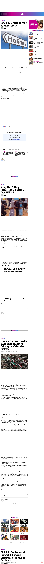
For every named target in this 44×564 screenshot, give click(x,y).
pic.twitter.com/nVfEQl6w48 (15, 271)
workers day (17, 149)
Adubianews (6, 28)
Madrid (4, 386)
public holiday (12, 149)
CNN (7, 397)
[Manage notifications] (42, 562)
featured (7, 149)
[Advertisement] (22, 6)
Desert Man (6, 499)
